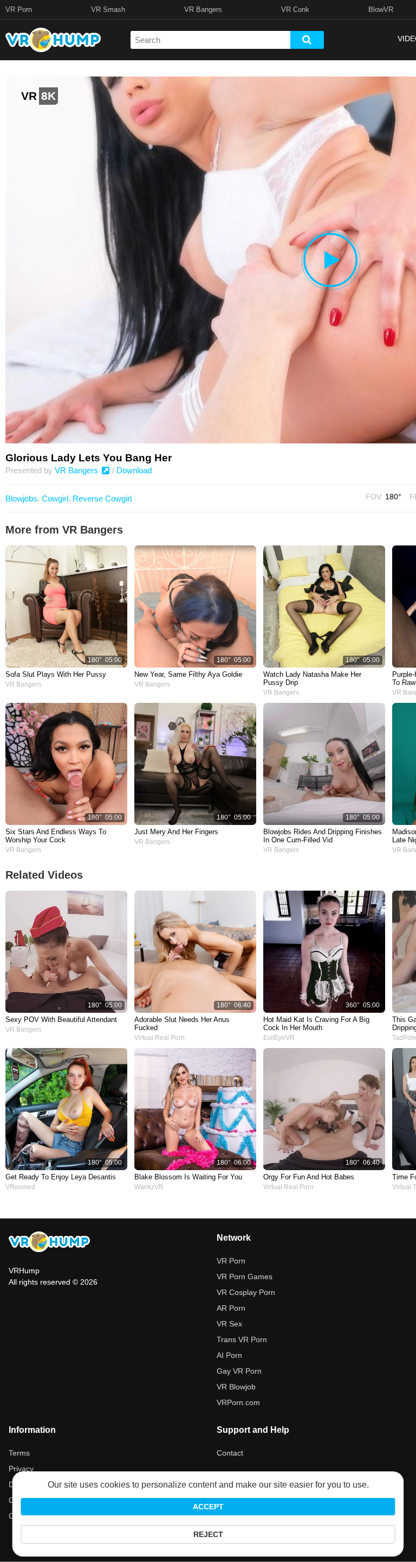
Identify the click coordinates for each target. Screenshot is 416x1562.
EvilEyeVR (279, 1038)
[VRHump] (49, 1242)
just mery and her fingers (176, 832)
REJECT (208, 1534)
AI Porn (229, 1355)
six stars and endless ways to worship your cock (55, 836)
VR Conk (295, 9)
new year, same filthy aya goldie (188, 674)
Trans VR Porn (242, 1339)
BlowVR (380, 9)
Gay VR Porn (239, 1371)
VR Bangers (203, 9)
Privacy (21, 1468)
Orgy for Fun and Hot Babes (308, 1177)
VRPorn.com (238, 1402)
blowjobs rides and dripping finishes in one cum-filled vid (322, 836)
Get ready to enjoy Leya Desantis (60, 1177)
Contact (230, 1453)
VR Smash (108, 9)
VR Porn (18, 9)
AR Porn (231, 1308)
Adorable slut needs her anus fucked (182, 1023)
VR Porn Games (244, 1276)
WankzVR (149, 1187)
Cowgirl (55, 498)
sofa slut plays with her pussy (55, 674)
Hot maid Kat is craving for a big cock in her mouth (316, 1023)
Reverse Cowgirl (102, 498)
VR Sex (229, 1323)
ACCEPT (208, 1506)
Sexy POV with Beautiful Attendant (61, 1019)
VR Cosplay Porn (246, 1292)
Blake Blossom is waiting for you (188, 1177)
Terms (19, 1453)
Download (134, 470)
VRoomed (20, 1187)
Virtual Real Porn (159, 1038)
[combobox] (210, 40)
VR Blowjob (236, 1386)
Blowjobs (21, 498)
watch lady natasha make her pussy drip (312, 678)
